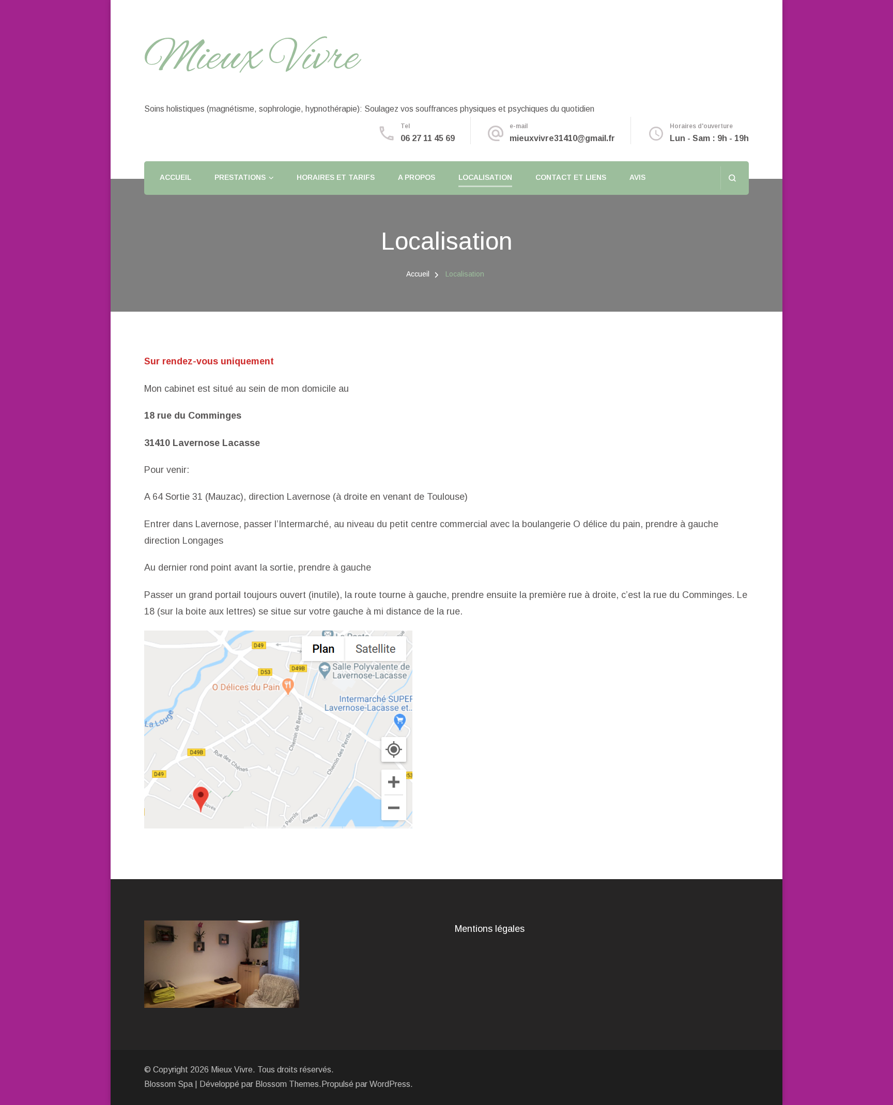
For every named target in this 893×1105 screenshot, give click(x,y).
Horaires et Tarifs (336, 177)
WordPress (389, 1084)
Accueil (175, 177)
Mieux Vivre (251, 58)
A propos (416, 177)
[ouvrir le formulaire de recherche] (732, 178)
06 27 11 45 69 (428, 138)
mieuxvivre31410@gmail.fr (562, 138)
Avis (637, 177)
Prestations (240, 177)
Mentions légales (490, 929)
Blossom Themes (287, 1084)
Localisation (485, 177)
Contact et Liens (570, 177)
